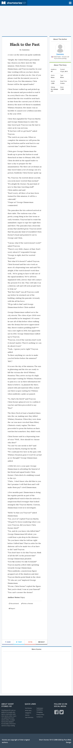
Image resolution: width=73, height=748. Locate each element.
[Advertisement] (36, 21)
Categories (28, 713)
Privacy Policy (40, 714)
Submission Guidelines (39, 709)
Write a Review (28, 603)
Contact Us (39, 717)
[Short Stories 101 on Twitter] (61, 712)
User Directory (29, 717)
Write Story (28, 710)
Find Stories (28, 708)
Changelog (39, 712)
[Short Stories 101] (13, 2)
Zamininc (26, 50)
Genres (27, 715)
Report (12, 608)
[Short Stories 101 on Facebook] (56, 712)
